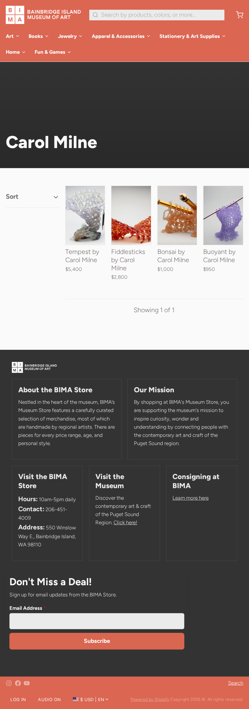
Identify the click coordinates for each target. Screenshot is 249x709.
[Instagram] (9, 683)
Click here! (125, 522)
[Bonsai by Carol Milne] (177, 215)
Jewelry (67, 36)
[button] (85, 242)
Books (36, 36)
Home (13, 52)
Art (10, 36)
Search (235, 683)
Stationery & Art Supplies (189, 36)
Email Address (27, 608)
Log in (18, 699)
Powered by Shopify (150, 699)
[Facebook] (18, 683)
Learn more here (190, 498)
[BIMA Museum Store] (43, 15)
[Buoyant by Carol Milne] (223, 215)
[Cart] (236, 15)
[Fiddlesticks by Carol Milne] (131, 215)
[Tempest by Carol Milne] (85, 215)
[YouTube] (27, 683)
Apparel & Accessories (118, 36)
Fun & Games (50, 52)
